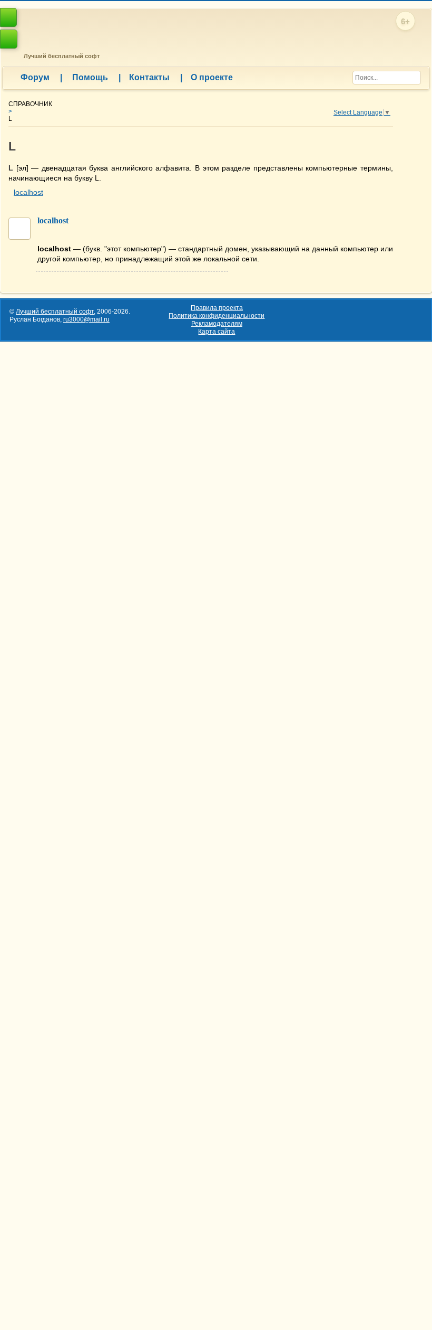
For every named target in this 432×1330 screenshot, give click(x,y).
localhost (28, 192)
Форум (41, 77)
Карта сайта (216, 331)
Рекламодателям (216, 323)
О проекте (212, 77)
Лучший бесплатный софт (60, 56)
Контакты (155, 77)
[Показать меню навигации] (8, 39)
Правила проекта (217, 308)
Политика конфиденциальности (216, 315)
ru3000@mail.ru (86, 319)
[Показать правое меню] (8, 17)
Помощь (96, 77)
